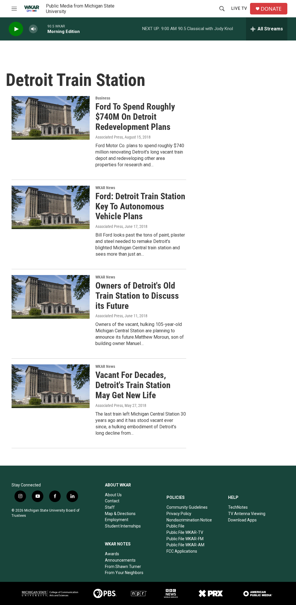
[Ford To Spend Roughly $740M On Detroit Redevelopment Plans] (51, 117)
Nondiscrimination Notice (189, 520)
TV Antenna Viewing (246, 513)
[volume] (33, 29)
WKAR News (105, 187)
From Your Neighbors (124, 572)
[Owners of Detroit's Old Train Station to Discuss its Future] (51, 296)
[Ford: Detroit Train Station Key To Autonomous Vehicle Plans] (51, 207)
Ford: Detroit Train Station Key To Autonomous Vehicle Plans (140, 206)
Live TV (239, 8)
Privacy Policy (178, 513)
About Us (113, 495)
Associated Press (109, 137)
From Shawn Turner (123, 566)
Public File (175, 526)
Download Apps (242, 520)
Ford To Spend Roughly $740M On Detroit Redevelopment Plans (135, 117)
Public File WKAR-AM (185, 545)
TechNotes (238, 507)
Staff (110, 507)
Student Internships (123, 526)
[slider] (42, 29)
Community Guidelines (187, 507)
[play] (16, 29)
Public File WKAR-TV (184, 532)
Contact (112, 501)
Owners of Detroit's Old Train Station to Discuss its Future (137, 296)
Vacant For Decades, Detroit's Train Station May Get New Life (133, 385)
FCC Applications (181, 551)
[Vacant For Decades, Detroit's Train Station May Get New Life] (51, 386)
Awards (112, 553)
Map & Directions (120, 513)
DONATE (271, 9)
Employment (116, 519)
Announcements (120, 560)
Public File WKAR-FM (185, 538)
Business (102, 98)
